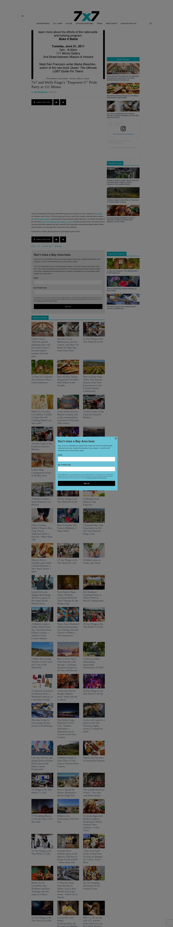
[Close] (116, 438)
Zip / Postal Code (64, 465)
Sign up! (86, 483)
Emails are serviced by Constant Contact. (97, 478)
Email (60, 455)
